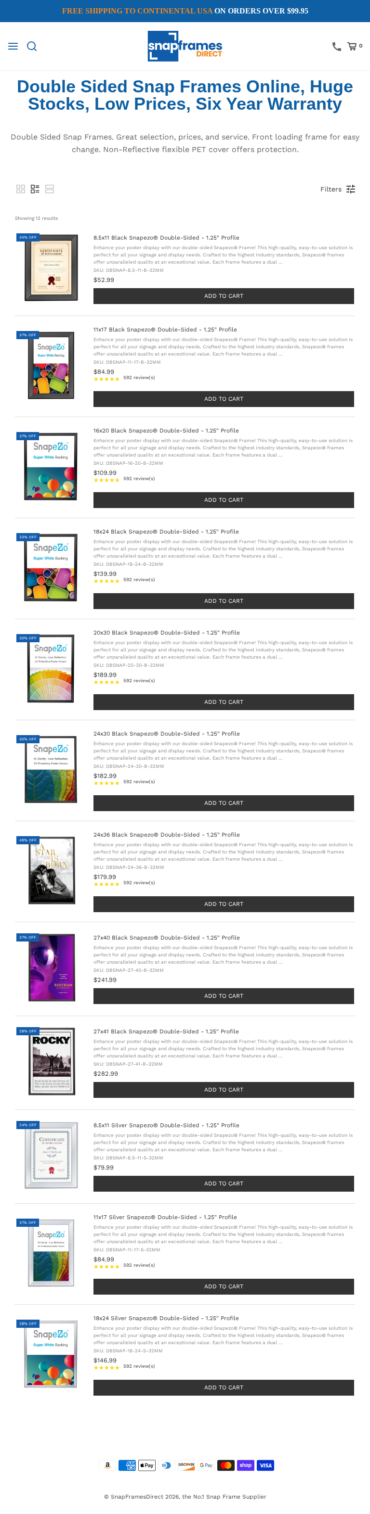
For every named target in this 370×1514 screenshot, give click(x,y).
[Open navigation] (13, 46)
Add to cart (223, 296)
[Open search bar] (35, 46)
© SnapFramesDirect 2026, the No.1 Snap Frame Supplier (185, 1496)
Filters (331, 189)
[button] (20, 189)
